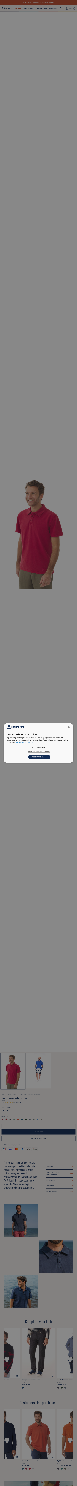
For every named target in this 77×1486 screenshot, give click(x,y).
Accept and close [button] (39, 757)
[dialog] (38, 743)
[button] (38, 747)
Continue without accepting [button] (39, 752)
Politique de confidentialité (25, 743)
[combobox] (69, 727)
